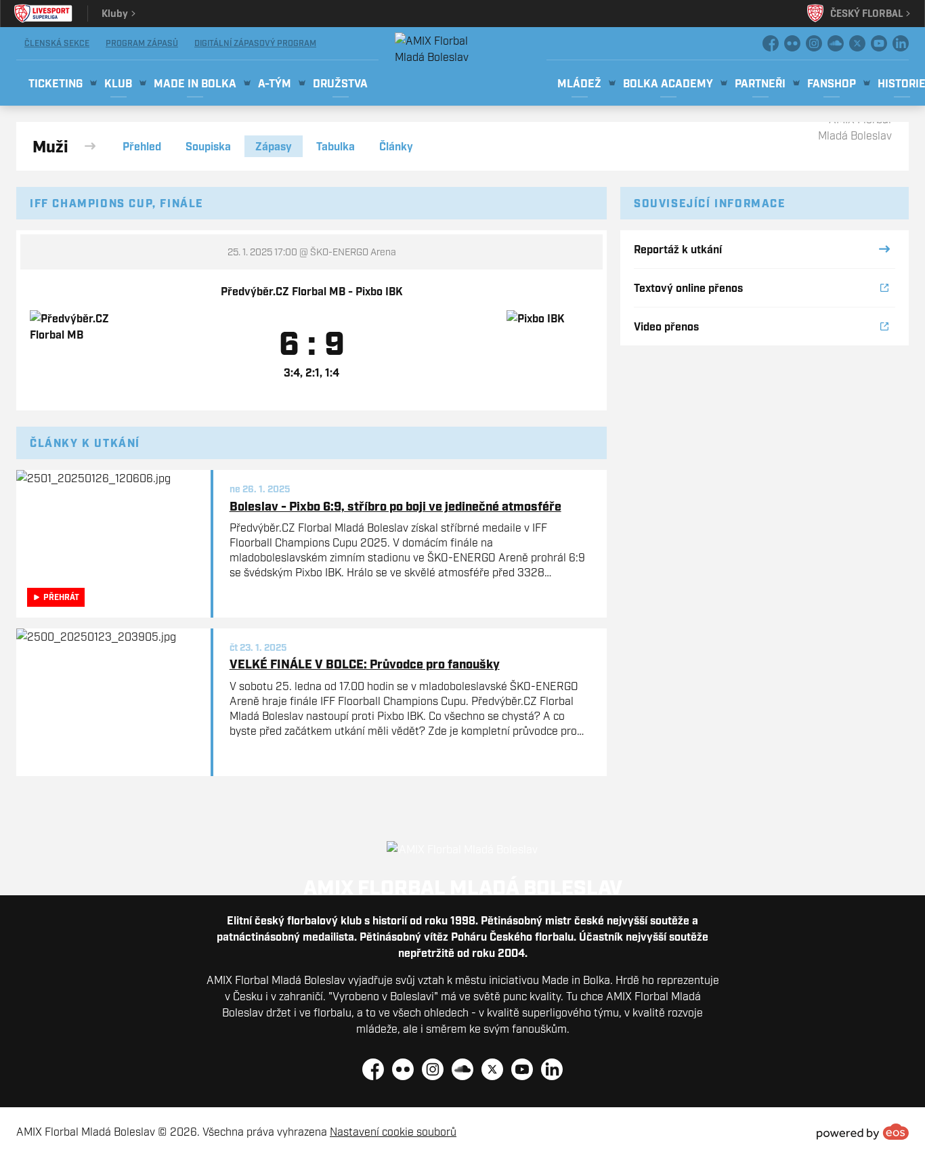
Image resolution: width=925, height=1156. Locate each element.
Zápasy (273, 146)
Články (396, 146)
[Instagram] (814, 43)
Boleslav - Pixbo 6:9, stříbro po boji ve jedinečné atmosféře (395, 506)
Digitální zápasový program (255, 43)
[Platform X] (857, 43)
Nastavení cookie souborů (393, 1131)
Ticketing (55, 83)
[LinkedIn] (900, 43)
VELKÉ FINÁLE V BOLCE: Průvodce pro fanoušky (365, 664)
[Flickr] (792, 43)
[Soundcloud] (835, 43)
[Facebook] (770, 43)
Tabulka (335, 146)
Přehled (142, 146)
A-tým (274, 83)
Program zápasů (142, 43)
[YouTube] (879, 43)
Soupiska (208, 146)
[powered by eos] (863, 1131)
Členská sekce (56, 43)
